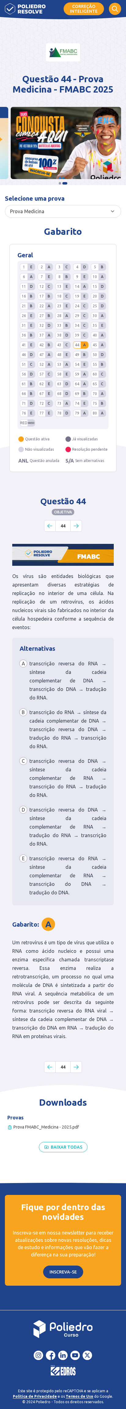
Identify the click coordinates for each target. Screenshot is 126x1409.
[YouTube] (75, 1355)
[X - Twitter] (87, 1355)
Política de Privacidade (35, 1396)
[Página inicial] (25, 8)
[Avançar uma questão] (76, 525)
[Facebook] (51, 1355)
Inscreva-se (63, 1272)
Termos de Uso (79, 1396)
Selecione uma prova (35, 198)
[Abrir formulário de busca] (115, 9)
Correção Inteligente (84, 9)
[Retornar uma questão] (49, 525)
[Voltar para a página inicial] (63, 1329)
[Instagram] (38, 1355)
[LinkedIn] (63, 1355)
